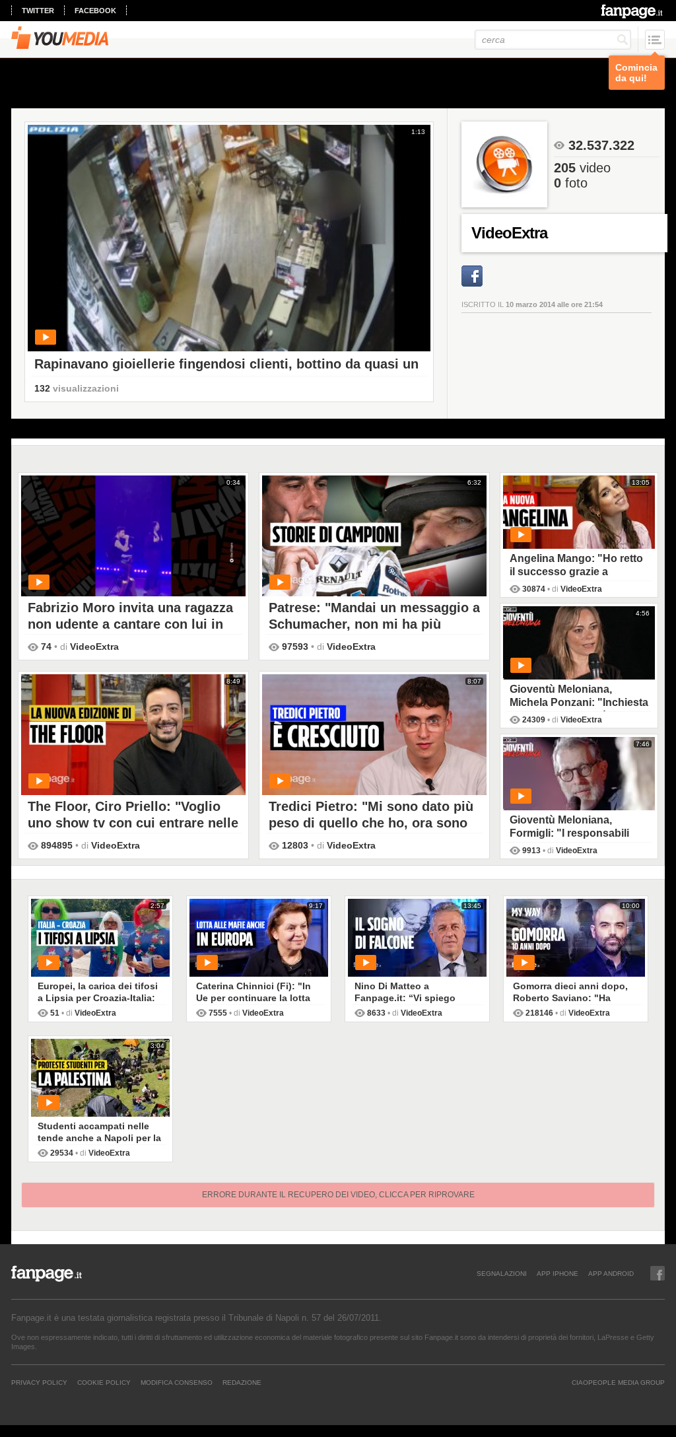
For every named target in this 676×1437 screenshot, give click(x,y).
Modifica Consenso (177, 1382)
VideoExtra (94, 646)
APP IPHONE (557, 1273)
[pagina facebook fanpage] (657, 1273)
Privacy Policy (39, 1382)
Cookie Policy (104, 1382)
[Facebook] (472, 276)
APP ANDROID (611, 1273)
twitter (38, 11)
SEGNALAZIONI (502, 1273)
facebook (95, 11)
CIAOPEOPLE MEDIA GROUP (618, 1382)
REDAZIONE (241, 1382)
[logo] (633, 11)
